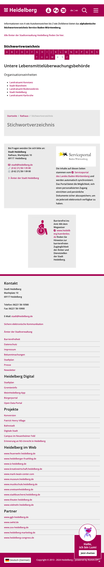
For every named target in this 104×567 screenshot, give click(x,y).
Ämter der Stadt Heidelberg (25, 178)
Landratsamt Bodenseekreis (24, 88)
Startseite (12, 115)
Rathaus (24, 115)
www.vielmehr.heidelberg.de (19, 504)
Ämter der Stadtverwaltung (18, 331)
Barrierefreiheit (12, 339)
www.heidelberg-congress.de (19, 537)
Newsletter (9, 370)
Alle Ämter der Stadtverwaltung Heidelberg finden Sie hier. (34, 35)
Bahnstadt (9, 425)
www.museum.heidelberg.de (19, 479)
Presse (7, 364)
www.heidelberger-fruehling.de (20, 458)
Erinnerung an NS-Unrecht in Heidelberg (25, 441)
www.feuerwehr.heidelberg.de (19, 453)
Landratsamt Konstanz (21, 82)
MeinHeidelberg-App (14, 392)
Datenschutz (10, 344)
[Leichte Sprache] (63, 10)
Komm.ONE (94, 559)
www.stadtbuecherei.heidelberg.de (22, 494)
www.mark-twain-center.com (19, 474)
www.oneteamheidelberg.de (18, 489)
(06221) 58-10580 (21, 168)
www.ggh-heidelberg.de (16, 517)
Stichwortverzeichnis (31, 124)
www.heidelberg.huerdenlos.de (62, 233)
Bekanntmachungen (14, 354)
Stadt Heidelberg (18, 92)
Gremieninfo (10, 387)
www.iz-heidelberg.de (15, 463)
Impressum (10, 349)
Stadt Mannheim (18, 85)
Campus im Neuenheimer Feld (19, 435)
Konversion (10, 415)
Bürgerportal (10, 397)
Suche (85, 10)
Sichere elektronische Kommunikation (23, 324)
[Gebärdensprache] (56, 10)
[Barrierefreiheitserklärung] (48, 10)
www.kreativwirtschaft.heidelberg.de (23, 468)
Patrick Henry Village (14, 420)
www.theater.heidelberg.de (18, 499)
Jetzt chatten (88, 553)
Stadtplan (9, 359)
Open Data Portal (13, 403)
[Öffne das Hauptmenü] (96, 10)
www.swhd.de (11, 522)
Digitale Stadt (11, 430)
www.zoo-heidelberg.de (16, 527)
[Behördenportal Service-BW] (76, 156)
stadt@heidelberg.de (22, 164)
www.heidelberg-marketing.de (19, 532)
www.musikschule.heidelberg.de (20, 484)
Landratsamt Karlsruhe (21, 95)
